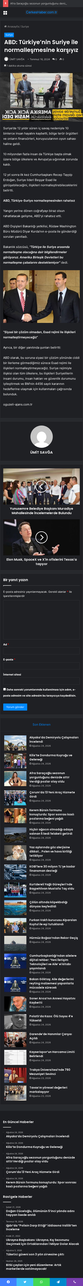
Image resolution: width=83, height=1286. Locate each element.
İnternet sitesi (12, 674)
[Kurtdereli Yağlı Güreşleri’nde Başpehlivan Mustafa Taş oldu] (15, 889)
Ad (6, 644)
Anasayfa (13, 26)
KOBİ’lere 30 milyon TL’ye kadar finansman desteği (52, 868)
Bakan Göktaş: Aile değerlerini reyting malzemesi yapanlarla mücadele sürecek (51, 983)
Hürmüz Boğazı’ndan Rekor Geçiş (53, 938)
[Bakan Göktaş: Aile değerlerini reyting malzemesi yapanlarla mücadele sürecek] (15, 984)
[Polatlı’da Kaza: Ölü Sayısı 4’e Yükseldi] (15, 1021)
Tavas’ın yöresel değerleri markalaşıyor (48, 1090)
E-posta (9, 659)
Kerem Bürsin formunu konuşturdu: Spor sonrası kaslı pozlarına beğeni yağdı (51, 814)
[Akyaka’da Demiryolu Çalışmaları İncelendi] (15, 742)
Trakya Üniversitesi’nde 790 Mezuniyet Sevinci (49, 1072)
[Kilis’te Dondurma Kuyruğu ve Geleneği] (15, 760)
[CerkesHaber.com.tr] (41, 12)
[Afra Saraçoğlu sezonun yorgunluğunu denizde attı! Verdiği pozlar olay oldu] (15, 778)
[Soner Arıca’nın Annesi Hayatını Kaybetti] (15, 1003)
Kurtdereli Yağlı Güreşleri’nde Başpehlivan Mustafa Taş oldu (51, 886)
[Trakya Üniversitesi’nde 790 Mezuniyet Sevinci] (15, 1075)
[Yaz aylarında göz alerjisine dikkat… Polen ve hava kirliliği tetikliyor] (15, 852)
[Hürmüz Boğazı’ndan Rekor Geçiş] (15, 943)
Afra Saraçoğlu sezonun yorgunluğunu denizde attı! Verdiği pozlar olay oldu (49, 777)
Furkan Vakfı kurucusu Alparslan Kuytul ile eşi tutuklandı (53, 922)
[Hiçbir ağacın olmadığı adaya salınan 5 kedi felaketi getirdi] (15, 834)
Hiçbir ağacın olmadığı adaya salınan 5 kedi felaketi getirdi (51, 831)
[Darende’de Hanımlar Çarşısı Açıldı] (15, 1039)
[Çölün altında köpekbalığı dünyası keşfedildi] (15, 907)
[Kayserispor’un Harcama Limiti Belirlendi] (15, 1057)
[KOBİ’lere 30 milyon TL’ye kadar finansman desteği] (15, 872)
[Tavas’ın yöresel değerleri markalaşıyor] (15, 1093)
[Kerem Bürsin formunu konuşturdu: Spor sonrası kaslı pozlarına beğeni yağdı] (15, 815)
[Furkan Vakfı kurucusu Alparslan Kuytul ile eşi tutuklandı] (15, 925)
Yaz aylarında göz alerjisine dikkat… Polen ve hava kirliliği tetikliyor (50, 851)
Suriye (25, 26)
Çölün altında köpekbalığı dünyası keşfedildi (48, 904)
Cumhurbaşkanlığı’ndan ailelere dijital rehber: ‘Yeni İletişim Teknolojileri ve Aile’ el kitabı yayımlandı (53, 962)
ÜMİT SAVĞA (16, 59)
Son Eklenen (42, 724)
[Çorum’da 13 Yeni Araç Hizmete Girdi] (15, 797)
